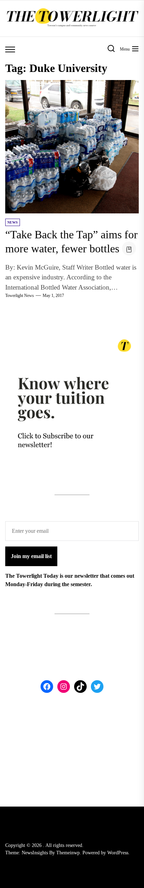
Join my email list (31, 556)
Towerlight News (19, 295)
